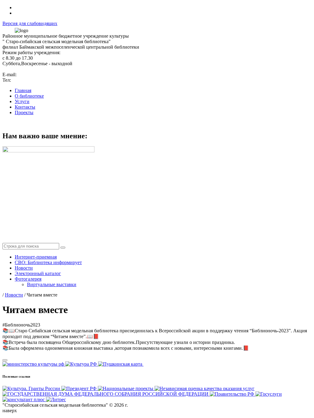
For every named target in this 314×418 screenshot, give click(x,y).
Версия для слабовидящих (29, 23)
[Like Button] (4, 360)
